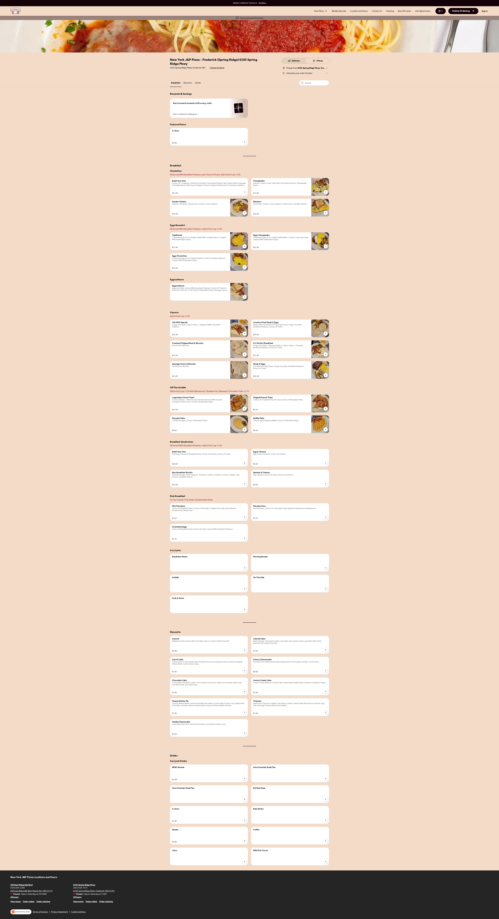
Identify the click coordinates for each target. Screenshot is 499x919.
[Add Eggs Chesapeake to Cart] (326, 246)
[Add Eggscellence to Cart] (244, 297)
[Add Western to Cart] (326, 213)
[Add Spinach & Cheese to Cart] (326, 484)
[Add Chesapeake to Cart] (326, 192)
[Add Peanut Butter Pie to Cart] (244, 712)
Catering (390, 11)
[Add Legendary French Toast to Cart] (244, 409)
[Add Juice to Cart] (244, 862)
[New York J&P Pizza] (15, 11)
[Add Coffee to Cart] (326, 841)
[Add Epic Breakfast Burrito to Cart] (244, 484)
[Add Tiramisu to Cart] (326, 712)
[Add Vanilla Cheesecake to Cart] (244, 733)
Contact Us (377, 11)
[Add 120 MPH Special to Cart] (244, 334)
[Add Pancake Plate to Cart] (244, 429)
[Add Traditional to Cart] (244, 246)
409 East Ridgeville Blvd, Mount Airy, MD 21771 (31, 891)
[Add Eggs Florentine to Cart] (244, 267)
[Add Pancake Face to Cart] (326, 517)
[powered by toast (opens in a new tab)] (21, 911)
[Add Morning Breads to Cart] (326, 568)
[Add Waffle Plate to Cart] (326, 429)
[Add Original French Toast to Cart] (326, 409)
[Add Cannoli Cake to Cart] (326, 650)
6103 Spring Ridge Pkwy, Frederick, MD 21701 (94, 891)
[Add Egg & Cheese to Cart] (326, 463)
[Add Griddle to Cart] (244, 589)
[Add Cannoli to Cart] (244, 650)
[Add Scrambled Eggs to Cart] (244, 538)
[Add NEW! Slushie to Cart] (244, 778)
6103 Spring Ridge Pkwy (84, 885)
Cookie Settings (78, 912)
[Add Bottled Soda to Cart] (326, 799)
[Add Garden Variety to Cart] (244, 213)
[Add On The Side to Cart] (326, 589)
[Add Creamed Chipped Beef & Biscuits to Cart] (244, 354)
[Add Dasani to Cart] (244, 841)
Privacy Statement (59, 912)
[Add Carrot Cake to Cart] (244, 671)
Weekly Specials (339, 11)
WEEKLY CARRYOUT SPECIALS (245, 3)
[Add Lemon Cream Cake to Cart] (326, 691)
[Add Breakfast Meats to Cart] (244, 568)
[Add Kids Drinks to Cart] (326, 820)
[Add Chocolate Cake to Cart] (244, 691)
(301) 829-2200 (17, 888)
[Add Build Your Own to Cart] (244, 192)
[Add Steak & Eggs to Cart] (326, 375)
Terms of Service (40, 912)
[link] (175, 83)
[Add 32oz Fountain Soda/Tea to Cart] (244, 799)
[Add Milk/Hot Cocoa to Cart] (326, 862)
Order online (28, 901)
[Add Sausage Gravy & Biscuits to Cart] (244, 375)
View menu (15, 901)
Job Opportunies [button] (422, 11)
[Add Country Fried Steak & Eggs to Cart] (326, 334)
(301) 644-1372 (80, 888)
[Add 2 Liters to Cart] (244, 142)
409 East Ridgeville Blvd (21, 885)
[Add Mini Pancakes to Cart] (244, 517)
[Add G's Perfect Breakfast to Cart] (326, 354)
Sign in (485, 11)
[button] (321, 11)
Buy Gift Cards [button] (404, 11)
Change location (217, 67)
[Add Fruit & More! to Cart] (244, 609)
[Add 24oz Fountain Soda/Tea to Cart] (326, 778)
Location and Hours (359, 11)
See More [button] (262, 3)
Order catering (43, 901)
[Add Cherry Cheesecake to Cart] (326, 671)
